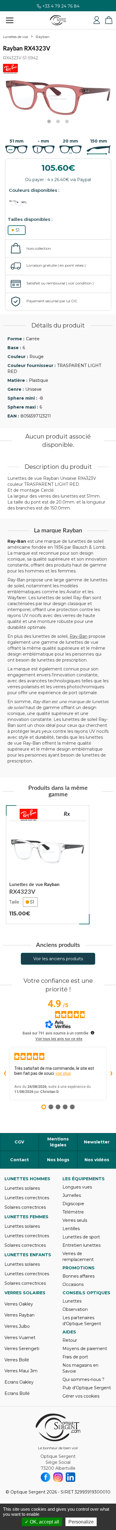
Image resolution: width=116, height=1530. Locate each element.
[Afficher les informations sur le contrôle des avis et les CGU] (92, 1032)
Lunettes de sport (81, 1237)
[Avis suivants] (111, 1073)
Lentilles (71, 1228)
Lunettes (71, 1301)
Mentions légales (58, 1142)
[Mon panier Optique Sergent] (109, 20)
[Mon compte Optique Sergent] (97, 20)
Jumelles (71, 1195)
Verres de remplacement (78, 1256)
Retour (69, 1340)
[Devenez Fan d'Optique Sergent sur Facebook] (45, 1477)
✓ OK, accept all (42, 1521)
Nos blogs (58, 1159)
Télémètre (73, 1212)
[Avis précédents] (5, 1073)
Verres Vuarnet (19, 1337)
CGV (19, 1142)
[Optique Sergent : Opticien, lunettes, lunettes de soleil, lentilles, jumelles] (58, 20)
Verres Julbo (17, 1326)
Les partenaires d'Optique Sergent (81, 1320)
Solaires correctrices (25, 1207)
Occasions (73, 1284)
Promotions (78, 1267)
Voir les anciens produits (58, 958)
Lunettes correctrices (26, 1197)
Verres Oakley (18, 1304)
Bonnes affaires (78, 1276)
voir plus (63, 1073)
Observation (75, 1309)
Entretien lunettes (81, 1245)
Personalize (81, 1521)
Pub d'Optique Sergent (86, 1387)
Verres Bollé (16, 1360)
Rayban (42, 36)
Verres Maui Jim (20, 1371)
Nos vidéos (96, 1159)
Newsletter (96, 1142)
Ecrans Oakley (19, 1382)
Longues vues (77, 1187)
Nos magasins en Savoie (80, 1368)
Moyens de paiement (84, 1348)
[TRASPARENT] (20, 203)
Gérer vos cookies (80, 1396)
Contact (19, 1159)
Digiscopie (73, 1203)
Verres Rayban (19, 1315)
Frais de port (75, 1357)
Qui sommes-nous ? (83, 1379)
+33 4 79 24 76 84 (60, 7)
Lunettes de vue (15, 37)
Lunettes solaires (22, 1188)
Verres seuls (74, 1220)
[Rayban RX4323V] (47, 864)
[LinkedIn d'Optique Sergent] (70, 1477)
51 (18, 230)
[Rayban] (28, 815)
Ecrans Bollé (17, 1393)
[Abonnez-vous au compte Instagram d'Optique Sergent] (58, 1477)
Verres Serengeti (21, 1348)
